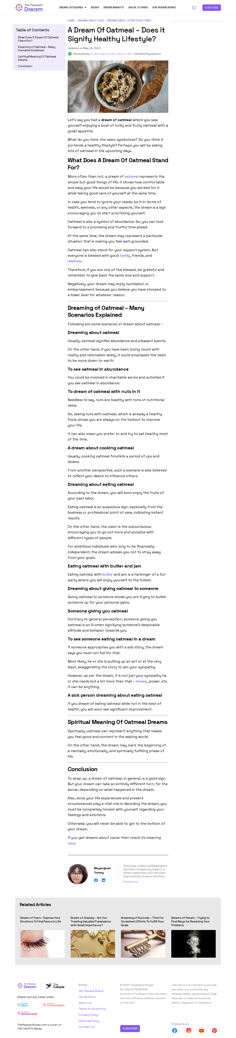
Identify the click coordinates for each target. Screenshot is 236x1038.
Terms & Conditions (92, 1009)
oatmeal (131, 176)
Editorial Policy (89, 1021)
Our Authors (87, 997)
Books (95, 7)
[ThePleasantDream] (29, 7)
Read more (130, 882)
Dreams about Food (91, 20)
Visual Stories (138, 7)
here (71, 843)
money (141, 681)
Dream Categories (71, 7)
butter (107, 574)
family (125, 255)
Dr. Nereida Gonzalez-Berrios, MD (112, 53)
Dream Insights (113, 7)
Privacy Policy (88, 1015)
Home (71, 20)
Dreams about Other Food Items (129, 20)
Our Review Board (164, 7)
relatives (75, 261)
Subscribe (211, 7)
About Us (85, 1003)
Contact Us (87, 1027)
